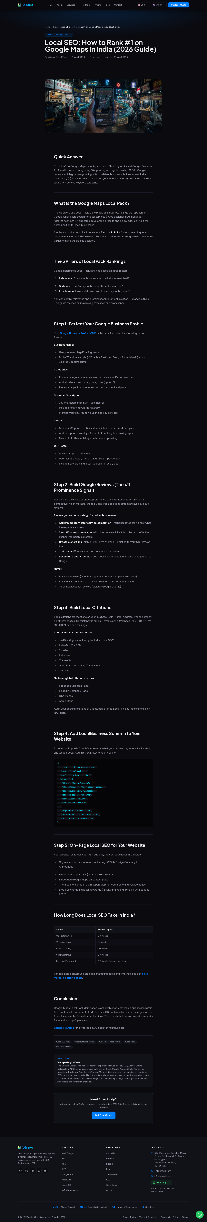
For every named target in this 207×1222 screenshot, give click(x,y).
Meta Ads (66, 1179)
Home (50, 5)
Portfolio (86, 5)
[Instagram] (26, 1170)
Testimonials (112, 1174)
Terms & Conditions (148, 1217)
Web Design (68, 1153)
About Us (110, 1153)
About (60, 5)
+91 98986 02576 (162, 1171)
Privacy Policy (129, 1217)
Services (71, 5)
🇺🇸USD (141, 5)
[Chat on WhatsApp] (200, 1215)
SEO (64, 1158)
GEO (64, 1169)
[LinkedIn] (32, 1170)
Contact (118, 5)
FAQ (108, 1179)
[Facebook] (20, 1170)
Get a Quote (112, 1185)
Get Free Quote (178, 5)
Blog (108, 5)
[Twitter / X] (39, 1170)
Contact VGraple (64, 1027)
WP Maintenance (70, 1190)
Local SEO (67, 1185)
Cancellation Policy (169, 1217)
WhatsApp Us (163, 1182)
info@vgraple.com (163, 1176)
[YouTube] (45, 1170)
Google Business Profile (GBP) (78, 333)
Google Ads (67, 1174)
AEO (64, 1164)
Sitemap (185, 1217)
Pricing (98, 5)
